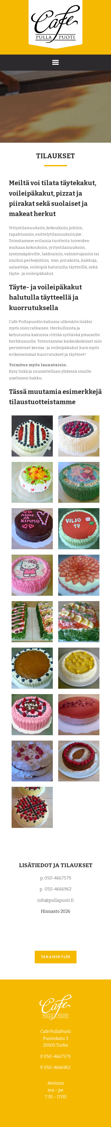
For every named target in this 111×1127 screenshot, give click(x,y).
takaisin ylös (55, 957)
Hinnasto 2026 (55, 911)
